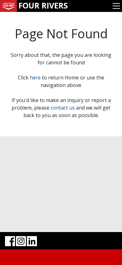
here (35, 77)
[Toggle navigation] (116, 6)
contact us (63, 107)
